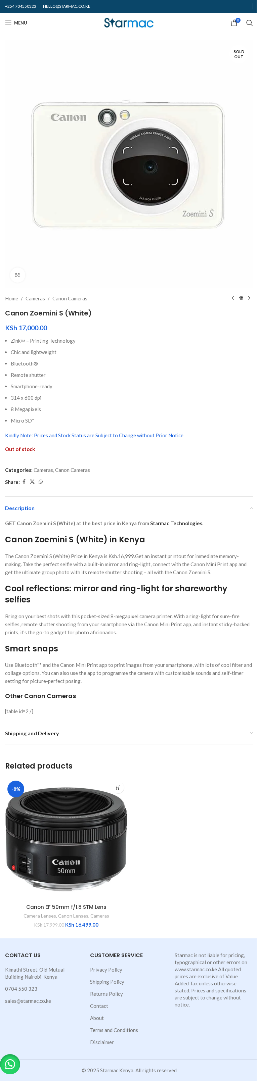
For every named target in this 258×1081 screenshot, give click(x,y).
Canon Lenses (73, 916)
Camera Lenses (40, 916)
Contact (99, 1006)
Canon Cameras (69, 298)
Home (11, 298)
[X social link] (32, 481)
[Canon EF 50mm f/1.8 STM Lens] (66, 839)
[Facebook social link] (24, 481)
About (97, 1018)
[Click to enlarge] (17, 275)
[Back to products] (241, 298)
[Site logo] (129, 22)
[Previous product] (233, 298)
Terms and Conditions (114, 1030)
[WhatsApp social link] (41, 481)
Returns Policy (106, 994)
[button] (10, 1064)
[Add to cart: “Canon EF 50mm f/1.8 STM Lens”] (118, 787)
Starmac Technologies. (176, 523)
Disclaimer (102, 1042)
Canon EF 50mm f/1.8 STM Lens (66, 907)
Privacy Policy (106, 970)
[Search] (249, 23)
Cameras (35, 298)
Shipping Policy (107, 982)
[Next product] (249, 298)
